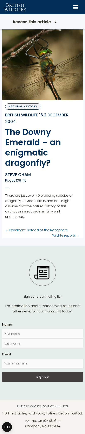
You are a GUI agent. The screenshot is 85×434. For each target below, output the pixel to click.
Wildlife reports (66, 235)
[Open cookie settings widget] (7, 427)
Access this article (31, 22)
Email (6, 354)
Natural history (23, 106)
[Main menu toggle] (76, 7)
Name (7, 324)
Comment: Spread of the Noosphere (36, 230)
